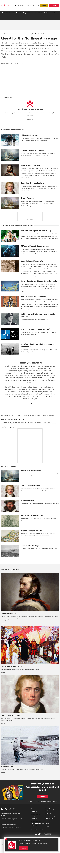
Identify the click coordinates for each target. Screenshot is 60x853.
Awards (37, 13)
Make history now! (30, 403)
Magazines (27, 13)
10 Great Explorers (27, 500)
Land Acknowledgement (52, 816)
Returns (48, 823)
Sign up (24, 848)
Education (15, 13)
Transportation (46, 422)
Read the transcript (6, 97)
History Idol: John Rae (30, 165)
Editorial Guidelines (36, 821)
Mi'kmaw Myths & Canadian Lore (35, 246)
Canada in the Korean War (32, 261)
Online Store (49, 821)
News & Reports (50, 818)
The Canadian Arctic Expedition (32, 515)
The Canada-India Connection (33, 296)
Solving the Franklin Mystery (33, 150)
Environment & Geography (19, 422)
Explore (5, 13)
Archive (46, 13)
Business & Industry (6, 422)
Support (48, 826)
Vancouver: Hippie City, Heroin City (36, 231)
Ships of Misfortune (29, 135)
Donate (44, 5)
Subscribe (53, 5)
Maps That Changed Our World (31, 530)
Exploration (13, 33)
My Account (31, 801)
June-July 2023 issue (35, 415)
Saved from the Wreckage (30, 546)
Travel (53, 422)
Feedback (33, 5)
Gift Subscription (45, 801)
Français (37, 5)
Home (2, 33)
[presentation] (10, 140)
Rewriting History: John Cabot (11, 666)
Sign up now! (30, 119)
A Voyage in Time (7, 766)
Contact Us (29, 5)
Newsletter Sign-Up (22, 5)
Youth (54, 13)
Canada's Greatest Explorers (33, 183)
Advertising (34, 811)
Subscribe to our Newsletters (8, 824)
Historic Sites (38, 422)
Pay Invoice (54, 801)
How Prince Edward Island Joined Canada (39, 281)
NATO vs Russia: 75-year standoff (35, 329)
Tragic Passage (27, 198)
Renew (37, 801)
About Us (17, 5)
